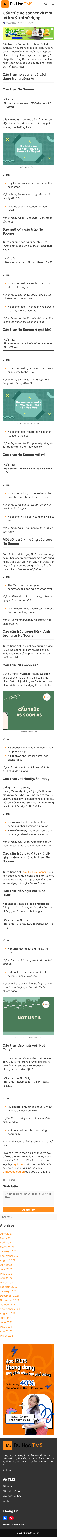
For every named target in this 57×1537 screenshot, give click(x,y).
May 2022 (6, 1273)
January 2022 (8, 1291)
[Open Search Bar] (45, 4)
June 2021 (6, 1322)
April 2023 (6, 1242)
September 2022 (10, 1255)
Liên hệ (6, 1501)
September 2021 (10, 1309)
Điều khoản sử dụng (12, 1496)
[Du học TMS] (17, 4)
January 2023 (8, 1251)
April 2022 (6, 1278)
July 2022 (6, 1264)
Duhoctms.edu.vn (14, 1171)
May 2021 (6, 1326)
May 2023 (6, 1238)
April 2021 (6, 1331)
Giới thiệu (7, 1486)
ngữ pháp (19, 1164)
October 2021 (8, 1304)
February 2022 (9, 1286)
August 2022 (8, 1260)
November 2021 (9, 1300)
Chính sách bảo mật (12, 1491)
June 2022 (6, 1269)
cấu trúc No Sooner (34, 872)
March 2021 (7, 1335)
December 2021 (9, 1295)
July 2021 (6, 1317)
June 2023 (6, 1233)
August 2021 (7, 1313)
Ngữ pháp (11, 1180)
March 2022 (7, 1282)
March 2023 (7, 1247)
